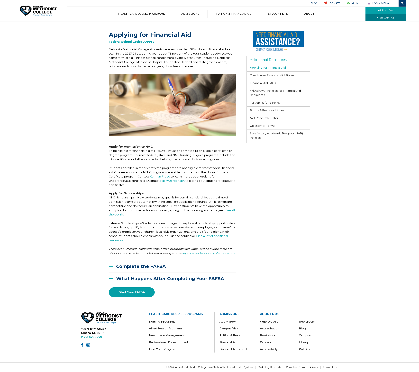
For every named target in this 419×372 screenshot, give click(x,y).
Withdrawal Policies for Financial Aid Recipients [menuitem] (275, 93)
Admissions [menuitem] (190, 13)
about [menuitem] (309, 13)
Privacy (314, 367)
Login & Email (381, 3)
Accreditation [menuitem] (269, 328)
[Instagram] (88, 345)
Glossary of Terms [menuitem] (262, 125)
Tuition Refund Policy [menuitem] (265, 102)
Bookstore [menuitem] (267, 335)
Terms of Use (330, 367)
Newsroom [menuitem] (307, 321)
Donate (334, 3)
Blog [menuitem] (302, 328)
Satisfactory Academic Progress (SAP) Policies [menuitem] (276, 135)
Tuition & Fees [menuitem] (229, 335)
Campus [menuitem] (305, 335)
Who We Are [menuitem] (269, 321)
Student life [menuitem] (278, 13)
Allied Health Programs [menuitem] (166, 328)
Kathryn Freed (160, 176)
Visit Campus (385, 17)
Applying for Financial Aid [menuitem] (268, 67)
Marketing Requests (269, 367)
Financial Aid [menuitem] (228, 342)
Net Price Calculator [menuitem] (264, 118)
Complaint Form (295, 367)
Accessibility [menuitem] (269, 349)
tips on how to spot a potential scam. (209, 253)
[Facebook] (83, 345)
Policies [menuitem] (304, 349)
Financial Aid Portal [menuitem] (233, 349)
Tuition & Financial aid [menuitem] (234, 13)
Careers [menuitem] (265, 342)
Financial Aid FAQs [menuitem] (263, 83)
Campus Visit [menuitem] (228, 328)
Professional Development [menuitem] (168, 342)
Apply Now (385, 10)
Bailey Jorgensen (172, 180)
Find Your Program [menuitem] (162, 349)
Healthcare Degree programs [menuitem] (141, 13)
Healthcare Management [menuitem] (167, 335)
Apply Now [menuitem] (227, 321)
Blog (314, 3)
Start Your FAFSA (132, 292)
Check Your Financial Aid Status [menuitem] (272, 75)
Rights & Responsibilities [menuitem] (267, 110)
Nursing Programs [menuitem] (162, 321)
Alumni (356, 3)
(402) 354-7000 (91, 336)
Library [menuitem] (304, 342)
